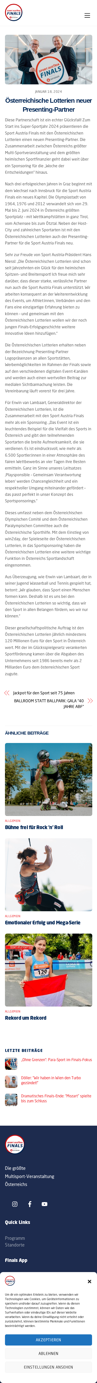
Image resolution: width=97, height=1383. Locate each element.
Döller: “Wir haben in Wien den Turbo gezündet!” (51, 1080)
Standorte (15, 1245)
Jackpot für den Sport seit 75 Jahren (44, 692)
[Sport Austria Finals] (13, 20)
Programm (15, 1238)
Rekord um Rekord (26, 1018)
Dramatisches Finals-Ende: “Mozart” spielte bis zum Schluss (56, 1098)
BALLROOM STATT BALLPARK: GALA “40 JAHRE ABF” (49, 703)
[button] (89, 1281)
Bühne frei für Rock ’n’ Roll (34, 827)
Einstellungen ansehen (48, 1367)
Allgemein (13, 821)
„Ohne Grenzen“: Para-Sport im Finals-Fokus (56, 1059)
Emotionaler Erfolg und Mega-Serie (43, 923)
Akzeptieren (48, 1340)
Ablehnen (48, 1353)
